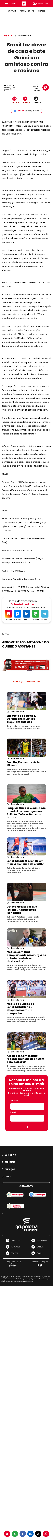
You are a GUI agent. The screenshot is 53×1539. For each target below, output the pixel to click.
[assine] (46, 1534)
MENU (13, 3)
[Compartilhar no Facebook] (23, 1534)
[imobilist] (7, 1534)
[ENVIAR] (27, 1127)
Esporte (8, 35)
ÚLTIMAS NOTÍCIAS (27, 11)
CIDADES (41, 11)
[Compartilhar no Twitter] (38, 1534)
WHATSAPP (12, 11)
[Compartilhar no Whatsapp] (15, 1534)
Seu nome (14, 1100)
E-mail (13, 1112)
